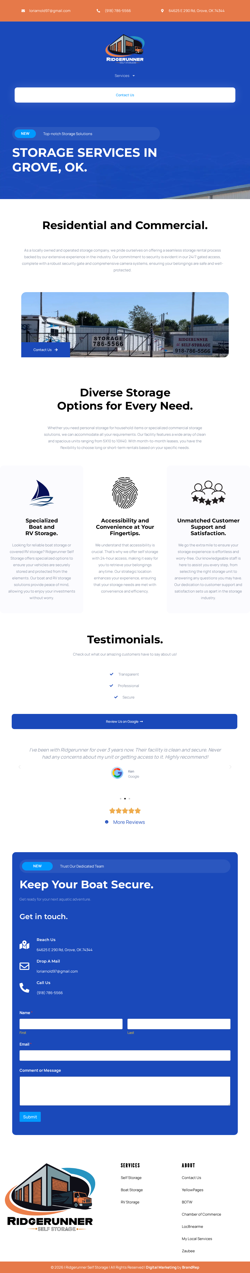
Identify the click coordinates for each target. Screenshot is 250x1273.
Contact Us (191, 1177)
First (23, 1032)
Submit (30, 1117)
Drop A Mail (48, 961)
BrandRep (190, 1267)
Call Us (43, 982)
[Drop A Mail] (24, 966)
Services (122, 75)
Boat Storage (132, 1189)
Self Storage (131, 1177)
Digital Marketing (161, 1267)
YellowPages (192, 1189)
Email (26, 1044)
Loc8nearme (192, 1226)
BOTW (187, 1202)
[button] (19, 766)
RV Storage (130, 1202)
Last (130, 1032)
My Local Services (197, 1238)
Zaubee (188, 1250)
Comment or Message (40, 1070)
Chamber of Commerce (201, 1214)
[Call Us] (24, 988)
